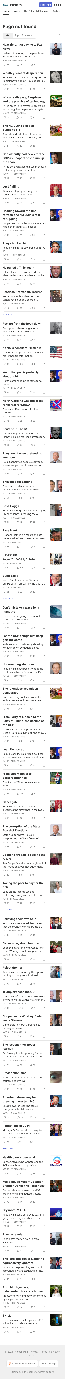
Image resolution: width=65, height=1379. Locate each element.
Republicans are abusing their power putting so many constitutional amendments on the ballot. (24, 973)
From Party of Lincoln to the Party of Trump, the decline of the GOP (23, 721)
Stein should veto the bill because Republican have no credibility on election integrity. (22, 135)
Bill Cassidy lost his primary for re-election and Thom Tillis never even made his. (23, 1054)
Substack (16, 1371)
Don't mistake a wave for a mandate (21, 609)
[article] (32, 55)
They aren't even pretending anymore (22, 455)
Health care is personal (19, 1157)
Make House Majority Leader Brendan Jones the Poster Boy (24, 1183)
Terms (43, 1351)
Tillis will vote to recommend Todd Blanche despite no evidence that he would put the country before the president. (23, 273)
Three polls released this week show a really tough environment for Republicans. (24, 168)
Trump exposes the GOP (19, 992)
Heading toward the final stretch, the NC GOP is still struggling (21, 215)
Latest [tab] (8, 35)
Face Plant (10, 530)
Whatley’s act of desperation (23, 73)
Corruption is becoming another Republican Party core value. (21, 329)
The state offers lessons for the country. (20, 410)
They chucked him (15, 243)
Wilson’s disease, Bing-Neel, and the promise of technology (24, 99)
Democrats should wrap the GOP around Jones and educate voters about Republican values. (21, 1191)
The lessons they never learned (19, 1046)
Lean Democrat (13, 749)
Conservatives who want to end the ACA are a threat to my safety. (23, 1163)
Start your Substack (23, 1363)
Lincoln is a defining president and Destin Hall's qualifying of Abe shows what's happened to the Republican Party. (24, 731)
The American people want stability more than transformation (23, 354)
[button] (6, 11)
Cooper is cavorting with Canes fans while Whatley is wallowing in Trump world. (24, 949)
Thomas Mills (19, 60)
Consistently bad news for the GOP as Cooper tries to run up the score (24, 158)
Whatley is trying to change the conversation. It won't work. (20, 192)
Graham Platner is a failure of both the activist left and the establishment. (24, 536)
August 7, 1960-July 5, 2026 (19, 559)
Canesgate (10, 802)
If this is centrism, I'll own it (22, 348)
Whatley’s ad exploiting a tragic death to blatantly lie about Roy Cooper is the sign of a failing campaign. (24, 79)
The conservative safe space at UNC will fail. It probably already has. (23, 1321)
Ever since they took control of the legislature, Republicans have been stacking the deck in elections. (22, 698)
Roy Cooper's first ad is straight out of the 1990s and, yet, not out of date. (24, 864)
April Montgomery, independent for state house (23, 1289)
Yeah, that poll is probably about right (21, 374)
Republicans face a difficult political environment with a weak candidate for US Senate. (23, 755)
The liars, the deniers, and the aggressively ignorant (23, 1261)
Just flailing (11, 186)
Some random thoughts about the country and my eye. (22, 1079)
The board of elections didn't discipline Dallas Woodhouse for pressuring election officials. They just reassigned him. (24, 487)
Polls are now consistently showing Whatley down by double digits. (23, 646)
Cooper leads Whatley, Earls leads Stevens (22, 1018)
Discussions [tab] (28, 35)
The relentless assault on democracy (20, 690)
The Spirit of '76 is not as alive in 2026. (21, 783)
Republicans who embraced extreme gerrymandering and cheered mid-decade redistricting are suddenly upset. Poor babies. (23, 1216)
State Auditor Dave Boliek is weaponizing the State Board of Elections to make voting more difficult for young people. (21, 836)
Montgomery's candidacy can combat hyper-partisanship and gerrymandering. (24, 1297)
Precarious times (14, 1073)
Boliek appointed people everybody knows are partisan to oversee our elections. (23, 463)
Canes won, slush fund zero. (22, 943)
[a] (56, 296)
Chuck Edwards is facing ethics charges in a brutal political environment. (20, 1107)
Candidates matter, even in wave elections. (21, 1240)
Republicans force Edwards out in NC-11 (24, 249)
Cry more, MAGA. (15, 1210)
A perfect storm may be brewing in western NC (19, 1099)
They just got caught (17, 481)
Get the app (49, 1363)
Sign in (58, 4)
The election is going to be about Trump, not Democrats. (21, 617)
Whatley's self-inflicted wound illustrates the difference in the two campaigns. (22, 808)
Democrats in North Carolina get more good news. (21, 1026)
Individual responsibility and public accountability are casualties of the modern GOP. (23, 1269)
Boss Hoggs (11, 506)
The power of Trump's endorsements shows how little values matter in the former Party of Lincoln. (24, 998)
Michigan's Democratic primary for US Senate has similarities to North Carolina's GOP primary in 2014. (23, 1131)
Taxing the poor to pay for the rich (23, 885)
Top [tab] (17, 35)
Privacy (34, 1351)
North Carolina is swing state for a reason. (22, 382)
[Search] (59, 35)
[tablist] (19, 35)
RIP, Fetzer (10, 554)
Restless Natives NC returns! (23, 292)
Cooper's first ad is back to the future (24, 856)
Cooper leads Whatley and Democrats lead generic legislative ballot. (24, 225)
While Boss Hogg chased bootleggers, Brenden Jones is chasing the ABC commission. (24, 512)
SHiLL (7, 1315)
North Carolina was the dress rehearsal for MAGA (23, 402)
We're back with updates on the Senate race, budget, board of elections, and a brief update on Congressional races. (21, 298)
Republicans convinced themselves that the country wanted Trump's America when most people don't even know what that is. (22, 925)
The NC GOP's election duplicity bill (18, 127)
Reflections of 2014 (16, 1125)
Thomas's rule (12, 1234)
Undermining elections (19, 664)
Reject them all (13, 967)
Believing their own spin (19, 919)
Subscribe (45, 4)
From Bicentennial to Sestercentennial (17, 775)
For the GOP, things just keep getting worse (23, 638)
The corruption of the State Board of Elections (21, 828)
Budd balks (10, 575)
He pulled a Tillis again (18, 267)
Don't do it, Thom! (15, 429)
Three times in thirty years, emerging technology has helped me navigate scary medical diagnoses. (24, 107)
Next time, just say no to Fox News (22, 46)
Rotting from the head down (22, 323)
